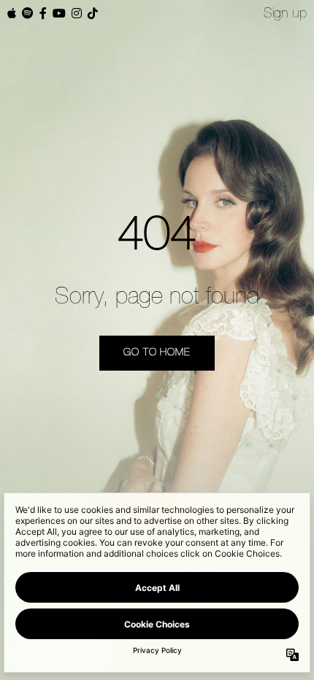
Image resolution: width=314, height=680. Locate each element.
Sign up (285, 14)
